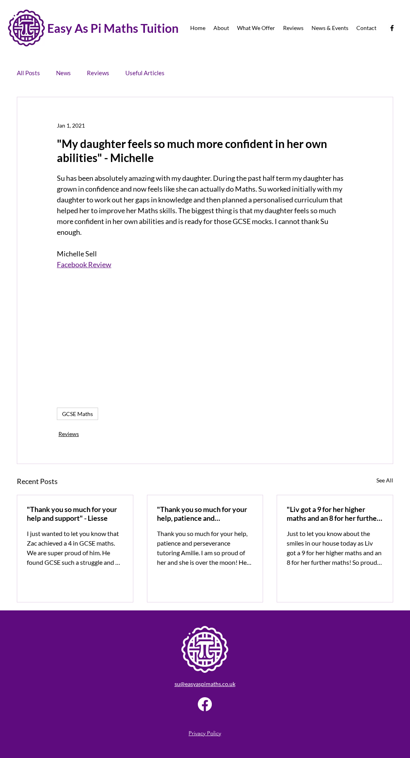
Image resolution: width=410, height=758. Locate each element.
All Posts (28, 72)
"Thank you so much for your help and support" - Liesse (72, 513)
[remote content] (205, 335)
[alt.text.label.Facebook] (392, 28)
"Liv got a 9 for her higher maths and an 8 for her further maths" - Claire (333, 513)
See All (384, 480)
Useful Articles (145, 72)
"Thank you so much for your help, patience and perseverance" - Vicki (202, 513)
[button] (221, 28)
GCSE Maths (77, 413)
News (63, 72)
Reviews (98, 72)
